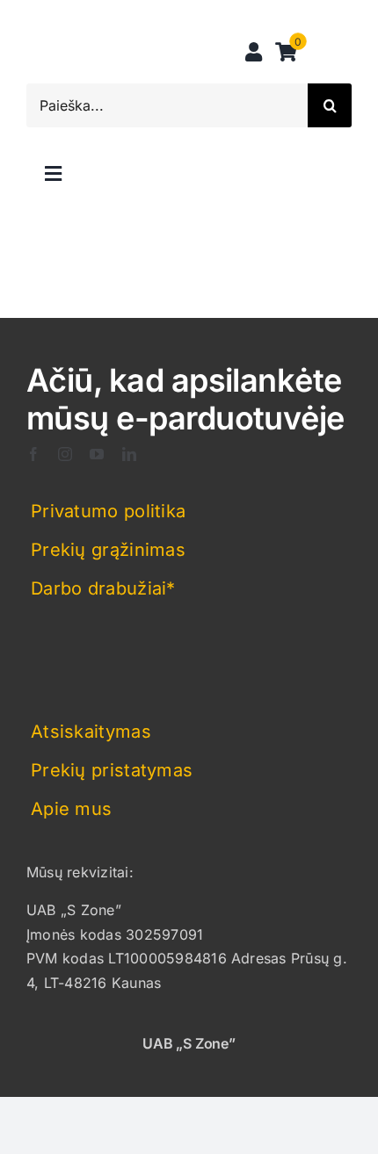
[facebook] (33, 454)
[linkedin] (129, 454)
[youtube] (97, 454)
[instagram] (65, 454)
